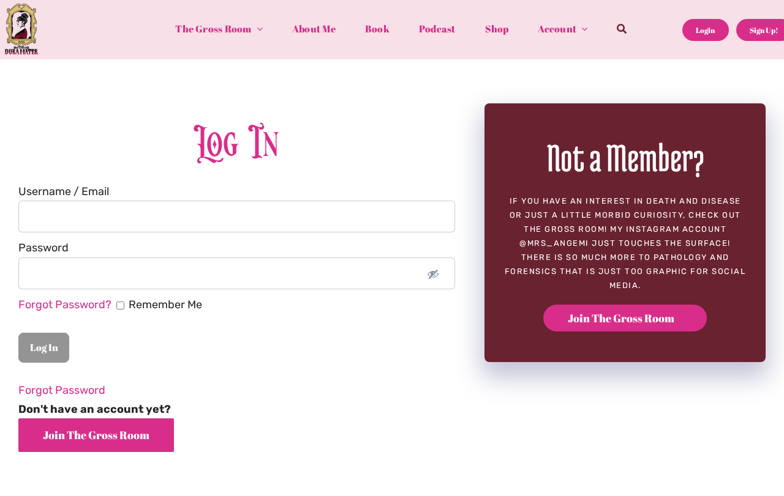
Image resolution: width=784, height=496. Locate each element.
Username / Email (63, 191)
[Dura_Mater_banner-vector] (21, 8)
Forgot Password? (66, 304)
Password (43, 247)
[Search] (622, 29)
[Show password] (433, 273)
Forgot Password (61, 390)
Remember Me (110, 304)
